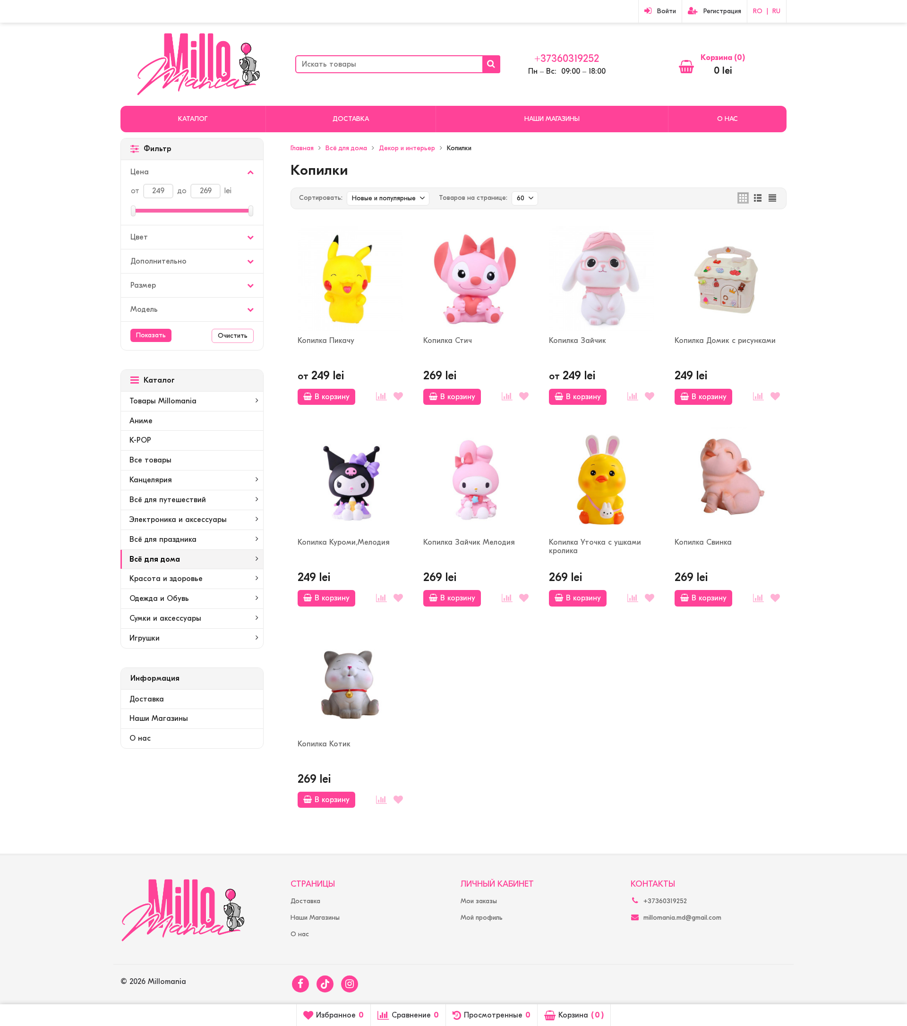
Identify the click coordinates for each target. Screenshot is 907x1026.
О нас (727, 119)
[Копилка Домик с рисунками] (727, 278)
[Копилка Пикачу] (350, 278)
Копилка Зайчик (577, 340)
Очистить (233, 336)
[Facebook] (300, 984)
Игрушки (144, 638)
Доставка (351, 119)
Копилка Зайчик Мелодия (469, 542)
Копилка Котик (324, 744)
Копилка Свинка (703, 542)
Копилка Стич (447, 340)
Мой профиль (482, 918)
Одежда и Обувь (159, 598)
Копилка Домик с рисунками (725, 340)
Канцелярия (150, 480)
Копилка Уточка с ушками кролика (595, 546)
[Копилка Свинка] (727, 480)
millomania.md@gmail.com (682, 918)
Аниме (141, 421)
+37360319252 (566, 58)
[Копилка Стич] (475, 278)
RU (776, 11)
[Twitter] (325, 984)
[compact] (772, 198)
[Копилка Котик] (350, 681)
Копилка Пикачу (326, 340)
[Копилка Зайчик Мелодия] (475, 480)
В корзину (332, 397)
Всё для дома (154, 559)
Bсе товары (150, 460)
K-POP (140, 440)
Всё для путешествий (167, 500)
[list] (757, 198)
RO (757, 11)
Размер (143, 285)
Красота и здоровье (166, 578)
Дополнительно (158, 261)
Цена (139, 172)
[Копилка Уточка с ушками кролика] (601, 480)
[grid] (743, 198)
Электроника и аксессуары (178, 519)
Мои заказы (479, 901)
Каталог (192, 119)
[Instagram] (349, 984)
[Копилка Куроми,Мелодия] (350, 480)
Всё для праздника (163, 539)
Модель (144, 309)
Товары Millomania (163, 401)
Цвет (139, 237)
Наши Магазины (552, 119)
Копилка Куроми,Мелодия (344, 542)
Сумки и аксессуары (165, 618)
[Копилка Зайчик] (601, 278)
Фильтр (157, 149)
